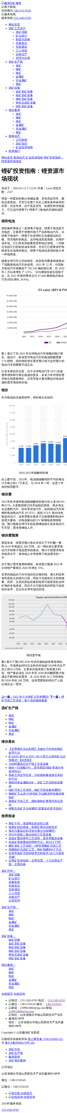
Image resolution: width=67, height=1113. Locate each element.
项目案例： (8, 964)
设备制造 (14, 882)
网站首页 (14, 24)
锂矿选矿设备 (24, 106)
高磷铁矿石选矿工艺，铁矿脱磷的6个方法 (35, 849)
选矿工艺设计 (17, 28)
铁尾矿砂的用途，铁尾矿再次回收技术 (33, 827)
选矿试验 (21, 31)
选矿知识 (21, 143)
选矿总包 (14, 1049)
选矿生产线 (16, 61)
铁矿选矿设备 (24, 95)
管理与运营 (23, 58)
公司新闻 (21, 139)
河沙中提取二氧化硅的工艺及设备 (30, 834)
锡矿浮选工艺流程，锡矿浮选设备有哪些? (35, 789)
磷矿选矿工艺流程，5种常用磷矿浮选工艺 (35, 845)
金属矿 (20, 76)
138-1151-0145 (22, 10)
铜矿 (18, 69)
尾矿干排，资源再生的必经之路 (29, 823)
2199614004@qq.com (21, 1011)
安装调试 (21, 46)
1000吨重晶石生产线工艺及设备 (29, 763)
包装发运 (21, 43)
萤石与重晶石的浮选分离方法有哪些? (32, 830)
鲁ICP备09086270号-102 (20, 1042)
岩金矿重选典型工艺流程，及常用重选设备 (36, 838)
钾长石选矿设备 (26, 102)
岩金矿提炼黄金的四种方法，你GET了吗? (35, 842)
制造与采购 (23, 39)
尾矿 (18, 84)
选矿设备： (8, 936)
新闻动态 (14, 136)
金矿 (18, 65)
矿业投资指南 (24, 147)
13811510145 (53, 1004)
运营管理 (14, 900)
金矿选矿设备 (24, 91)
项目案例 (14, 110)
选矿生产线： (10, 907)
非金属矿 (21, 80)
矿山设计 (21, 35)
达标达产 (21, 54)
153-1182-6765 (22, 17)
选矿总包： (8, 870)
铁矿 (18, 72)
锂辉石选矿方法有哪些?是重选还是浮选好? (36, 808)
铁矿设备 (14, 939)
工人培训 (21, 50)
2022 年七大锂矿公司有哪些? (25, 696)
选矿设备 (14, 87)
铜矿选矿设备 (24, 98)
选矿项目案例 (17, 1060)
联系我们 (14, 151)
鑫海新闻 (14, 1056)
